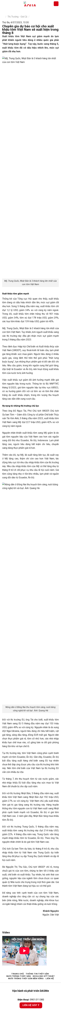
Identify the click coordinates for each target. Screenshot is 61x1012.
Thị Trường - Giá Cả (17, 16)
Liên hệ (50, 978)
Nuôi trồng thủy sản (18, 976)
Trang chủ (17, 974)
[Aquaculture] (29, 3)
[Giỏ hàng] (56, 3)
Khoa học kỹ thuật (44, 976)
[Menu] (4, 3)
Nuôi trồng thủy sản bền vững (26, 978)
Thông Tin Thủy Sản (37, 974)
